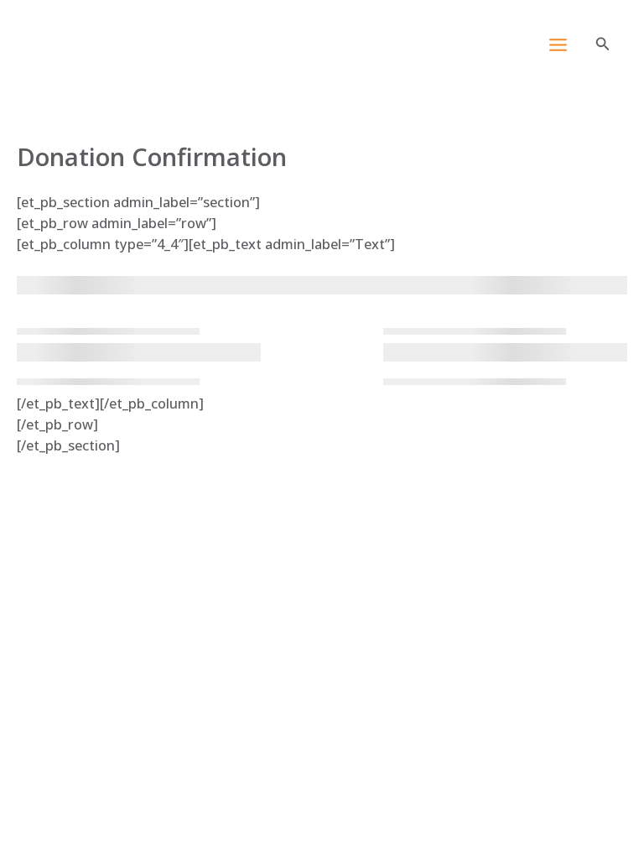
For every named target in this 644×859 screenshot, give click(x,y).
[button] (602, 44)
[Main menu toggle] (558, 45)
